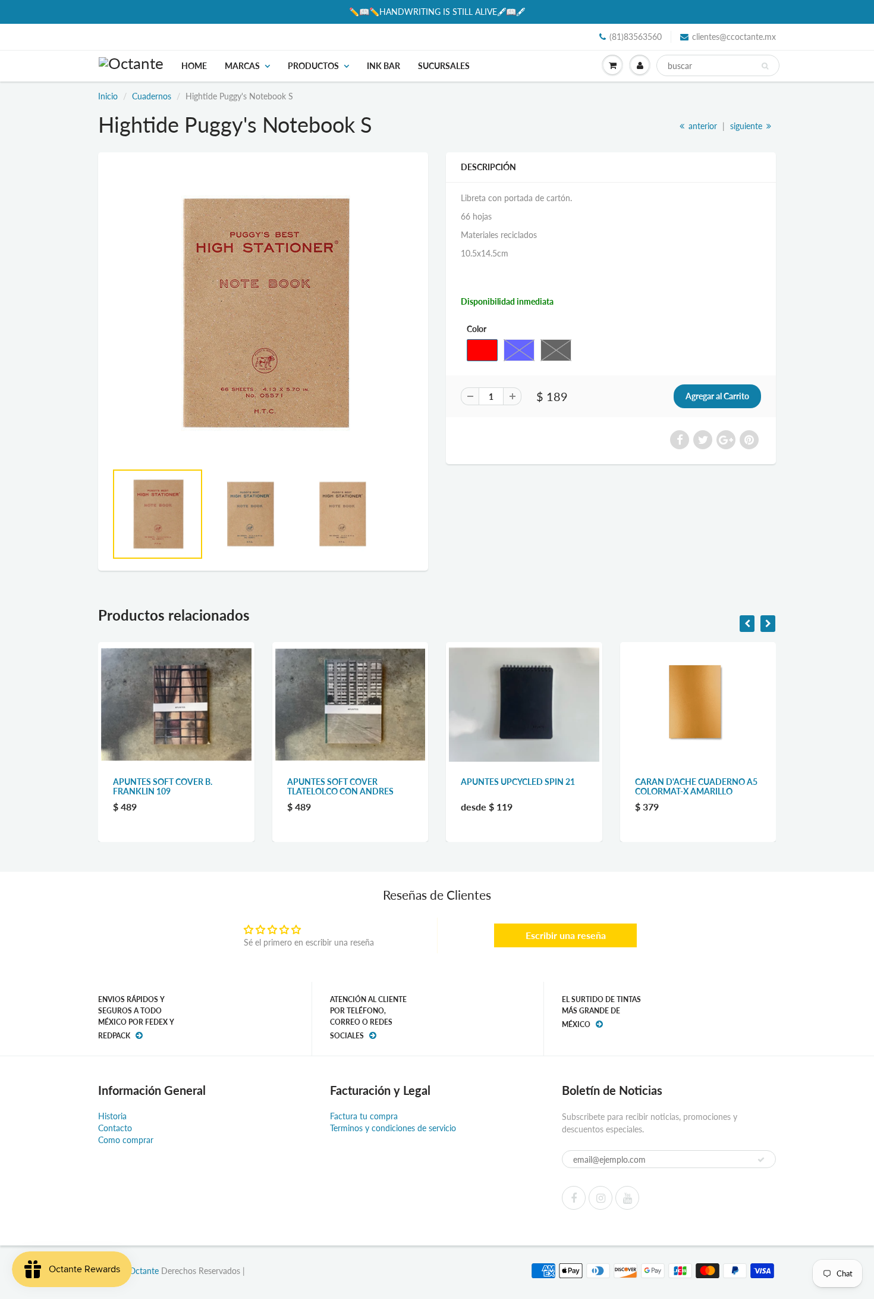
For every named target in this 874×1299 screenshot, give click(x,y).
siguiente (747, 126)
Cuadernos (151, 96)
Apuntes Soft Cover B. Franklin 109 (162, 786)
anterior (701, 126)
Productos (313, 66)
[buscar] (765, 66)
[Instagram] (600, 1198)
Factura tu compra (364, 1116)
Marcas (242, 66)
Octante (144, 1271)
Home (194, 66)
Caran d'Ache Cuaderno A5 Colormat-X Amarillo (696, 786)
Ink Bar (383, 66)
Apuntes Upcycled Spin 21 (518, 782)
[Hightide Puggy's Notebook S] (263, 313)
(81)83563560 (635, 37)
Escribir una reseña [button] (566, 935)
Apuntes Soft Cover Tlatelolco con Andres (340, 786)
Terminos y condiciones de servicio (393, 1128)
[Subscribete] (761, 1159)
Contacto (115, 1128)
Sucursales (444, 66)
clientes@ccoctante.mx (734, 37)
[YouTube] (627, 1198)
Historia (112, 1116)
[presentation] (747, 623)
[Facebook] (574, 1198)
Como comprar (125, 1140)
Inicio (108, 96)
